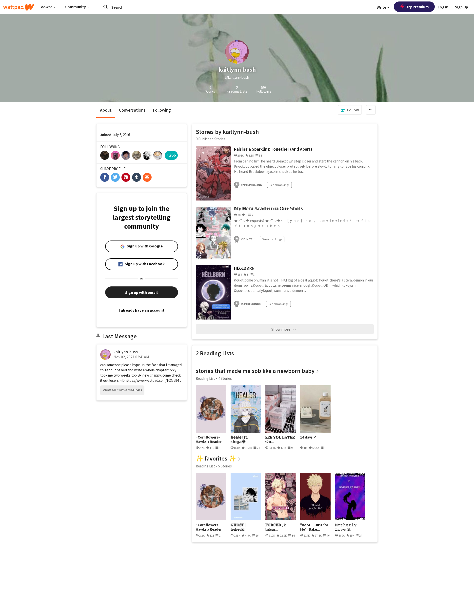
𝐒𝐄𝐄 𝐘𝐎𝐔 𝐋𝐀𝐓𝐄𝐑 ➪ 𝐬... (280, 439)
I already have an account (141, 310)
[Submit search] (105, 7)
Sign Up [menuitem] (461, 6)
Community (76, 6)
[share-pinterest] (125, 177)
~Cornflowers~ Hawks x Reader (209, 439)
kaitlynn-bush (126, 351)
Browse (46, 6)
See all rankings (279, 185)
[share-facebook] (104, 177)
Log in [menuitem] (443, 6)
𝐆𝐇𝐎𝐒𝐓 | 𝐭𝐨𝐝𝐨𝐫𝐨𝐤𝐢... (239, 527)
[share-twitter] (115, 177)
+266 (171, 155)
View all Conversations (122, 389)
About (106, 110)
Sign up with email (141, 292)
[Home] (18, 7)
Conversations (132, 110)
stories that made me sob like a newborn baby (255, 371)
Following (162, 110)
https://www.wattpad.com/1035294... (153, 380)
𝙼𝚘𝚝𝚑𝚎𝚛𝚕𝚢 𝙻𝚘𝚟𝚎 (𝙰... (346, 527)
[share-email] (147, 177)
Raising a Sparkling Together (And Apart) (273, 149)
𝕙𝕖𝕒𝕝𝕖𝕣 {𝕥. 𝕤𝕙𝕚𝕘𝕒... (239, 439)
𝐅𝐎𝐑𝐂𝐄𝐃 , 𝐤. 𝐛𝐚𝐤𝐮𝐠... (276, 527)
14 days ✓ (308, 437)
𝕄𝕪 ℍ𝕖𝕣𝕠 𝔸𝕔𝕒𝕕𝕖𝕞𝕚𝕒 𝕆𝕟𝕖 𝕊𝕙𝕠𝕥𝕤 (268, 208)
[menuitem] (350, 110)
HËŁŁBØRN (244, 268)
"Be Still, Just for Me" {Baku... (314, 527)
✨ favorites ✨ (216, 458)
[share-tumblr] (136, 177)
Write (382, 7)
